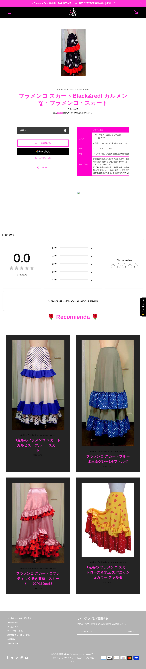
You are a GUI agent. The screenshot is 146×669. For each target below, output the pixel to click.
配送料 (60, 113)
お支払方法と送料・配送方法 (19, 618)
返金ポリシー (13, 644)
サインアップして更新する (92, 618)
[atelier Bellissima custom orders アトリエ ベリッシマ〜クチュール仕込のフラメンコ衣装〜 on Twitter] (12, 657)
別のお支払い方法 (43, 158)
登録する (131, 631)
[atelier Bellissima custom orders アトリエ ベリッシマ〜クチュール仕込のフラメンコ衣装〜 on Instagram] (22, 657)
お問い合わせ (13, 622)
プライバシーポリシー (16, 631)
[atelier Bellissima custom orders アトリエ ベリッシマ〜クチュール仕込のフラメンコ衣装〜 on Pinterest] (17, 657)
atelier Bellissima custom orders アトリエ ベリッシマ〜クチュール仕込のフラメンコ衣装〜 (73, 658)
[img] (21, 269)
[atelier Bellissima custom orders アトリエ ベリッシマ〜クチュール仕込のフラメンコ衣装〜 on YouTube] (26, 657)
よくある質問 (13, 627)
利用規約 (11, 639)
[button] (73, 248)
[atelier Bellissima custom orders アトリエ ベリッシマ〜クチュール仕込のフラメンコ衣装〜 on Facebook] (7, 657)
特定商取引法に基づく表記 (18, 635)
